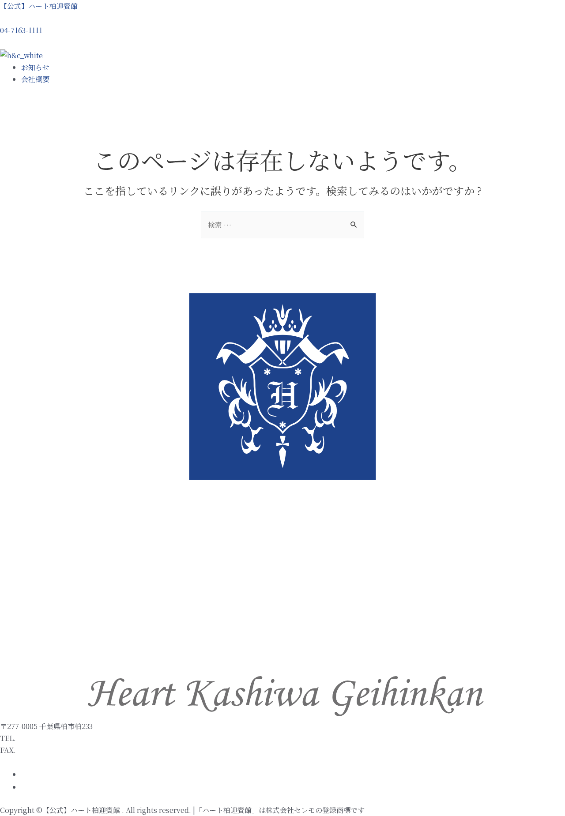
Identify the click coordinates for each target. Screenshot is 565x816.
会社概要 (35, 79)
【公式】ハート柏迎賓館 (39, 6)
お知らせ (35, 67)
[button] (21, 30)
